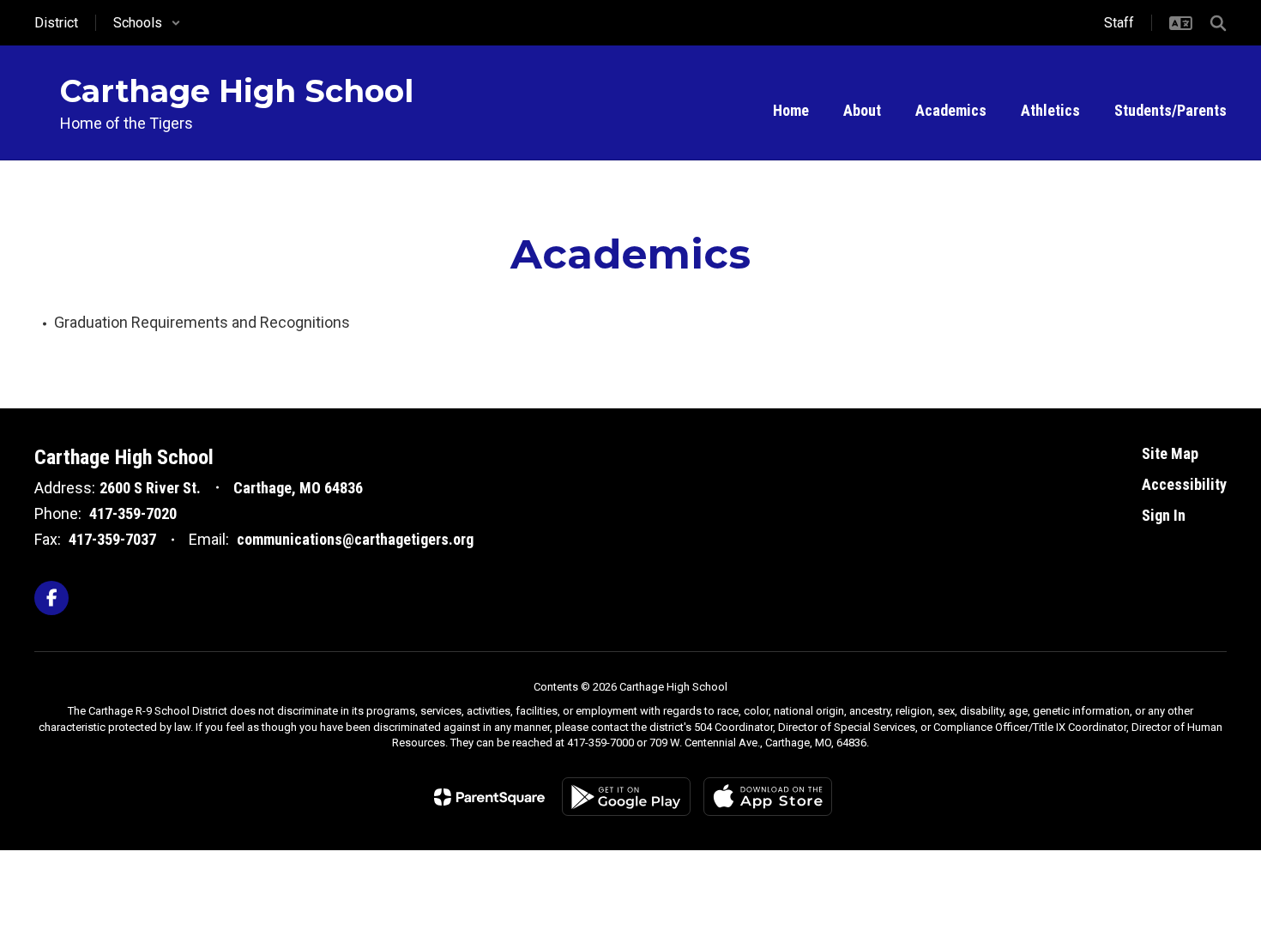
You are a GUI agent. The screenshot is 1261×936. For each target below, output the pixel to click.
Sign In (1164, 515)
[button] (147, 23)
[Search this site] (1218, 23)
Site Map (1170, 453)
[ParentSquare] (489, 797)
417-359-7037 (112, 539)
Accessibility (1184, 484)
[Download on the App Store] (767, 796)
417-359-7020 (133, 513)
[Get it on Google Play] (626, 796)
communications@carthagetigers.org (355, 539)
